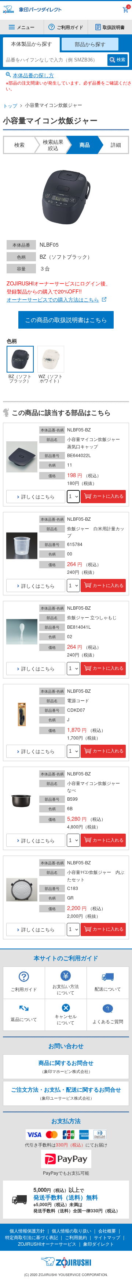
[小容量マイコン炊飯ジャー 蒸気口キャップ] (21, 457)
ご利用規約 (76, 1237)
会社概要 (107, 1230)
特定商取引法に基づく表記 (31, 1237)
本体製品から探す (31, 43)
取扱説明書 (114, 27)
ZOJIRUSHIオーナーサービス (47, 1244)
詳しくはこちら (38, 496)
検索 (121, 59)
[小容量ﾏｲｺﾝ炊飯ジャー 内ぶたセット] (21, 890)
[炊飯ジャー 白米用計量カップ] (21, 546)
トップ (10, 105)
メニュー (25, 27)
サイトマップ (107, 1237)
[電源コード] (21, 715)
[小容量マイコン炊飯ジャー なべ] (21, 801)
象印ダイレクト (98, 1244)
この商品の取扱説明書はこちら (66, 319)
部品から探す (90, 44)
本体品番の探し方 (33, 75)
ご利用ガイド (70, 27)
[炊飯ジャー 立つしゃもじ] (21, 632)
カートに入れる (108, 496)
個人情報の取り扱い (71, 1230)
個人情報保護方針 (27, 1230)
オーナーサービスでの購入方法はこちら (53, 299)
